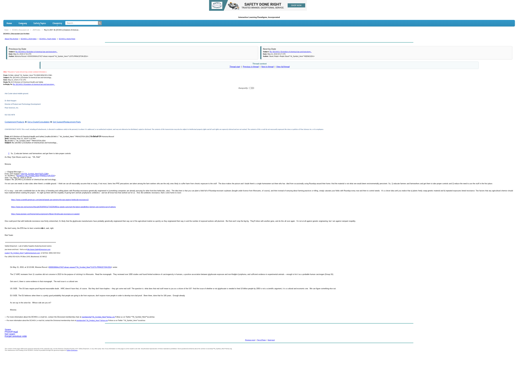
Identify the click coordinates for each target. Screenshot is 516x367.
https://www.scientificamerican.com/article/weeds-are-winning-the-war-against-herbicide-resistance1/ (50, 200)
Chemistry (57, 23)
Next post (271, 340)
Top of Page (261, 340)
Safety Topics (39, 23)
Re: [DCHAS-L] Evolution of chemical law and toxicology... (36, 52)
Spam (8, 329)
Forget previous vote (16, 336)
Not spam (10, 334)
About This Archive (11, 39)
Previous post (250, 340)
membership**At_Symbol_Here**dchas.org (98, 317)
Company (23, 23)
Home (9, 23)
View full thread (283, 67)
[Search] (100, 23)
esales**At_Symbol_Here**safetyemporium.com (22, 253)
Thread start (235, 67)
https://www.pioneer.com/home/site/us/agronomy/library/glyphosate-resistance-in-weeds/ (45, 214)
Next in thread (267, 67)
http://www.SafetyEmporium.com (38, 249)
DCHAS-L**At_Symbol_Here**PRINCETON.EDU (36, 176)
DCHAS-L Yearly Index (47, 39)
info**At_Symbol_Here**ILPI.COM (34, 174)
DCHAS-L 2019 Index (29, 39)
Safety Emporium (72, 350)
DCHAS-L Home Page (67, 39)
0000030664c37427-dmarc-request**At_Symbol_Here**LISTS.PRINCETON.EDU (80, 267)
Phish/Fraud (11, 331)
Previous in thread (251, 67)
